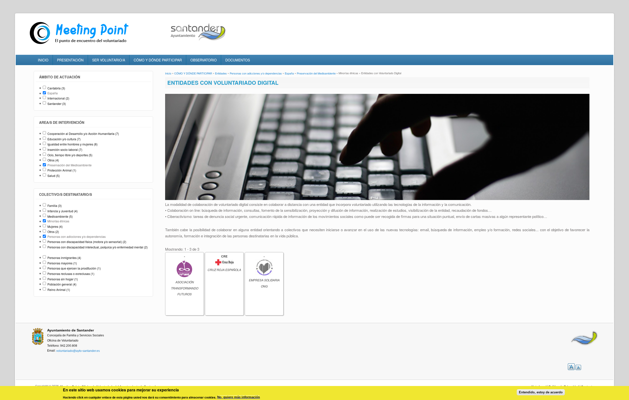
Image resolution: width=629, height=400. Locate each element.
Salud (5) (53, 175)
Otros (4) (53, 160)
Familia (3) (54, 205)
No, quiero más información (238, 397)
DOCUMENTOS (237, 59)
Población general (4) (61, 284)
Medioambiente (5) (60, 216)
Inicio (168, 73)
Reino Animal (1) (58, 289)
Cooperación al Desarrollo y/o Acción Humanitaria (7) (83, 133)
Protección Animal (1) (61, 170)
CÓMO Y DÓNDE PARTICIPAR (158, 59)
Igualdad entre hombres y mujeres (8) (72, 144)
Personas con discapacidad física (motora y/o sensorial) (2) (86, 242)
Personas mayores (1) (62, 263)
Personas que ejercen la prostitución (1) (74, 268)
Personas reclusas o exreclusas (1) (70, 273)
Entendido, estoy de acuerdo (541, 392)
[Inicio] (80, 44)
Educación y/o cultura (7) (64, 139)
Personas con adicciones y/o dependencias (256, 73)
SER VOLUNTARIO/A (108, 59)
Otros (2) (53, 231)
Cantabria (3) (56, 88)
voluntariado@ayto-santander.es (78, 351)
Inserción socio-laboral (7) (64, 149)
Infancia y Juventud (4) (62, 211)
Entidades (221, 73)
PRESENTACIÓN (70, 59)
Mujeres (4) (55, 226)
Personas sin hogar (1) (62, 279)
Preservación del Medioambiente (316, 73)
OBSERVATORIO (203, 59)
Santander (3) (56, 103)
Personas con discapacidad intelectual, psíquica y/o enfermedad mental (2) (97, 247)
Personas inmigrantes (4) (64, 258)
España (289, 73)
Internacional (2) (58, 98)
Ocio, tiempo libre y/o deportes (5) (69, 155)
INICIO (43, 59)
